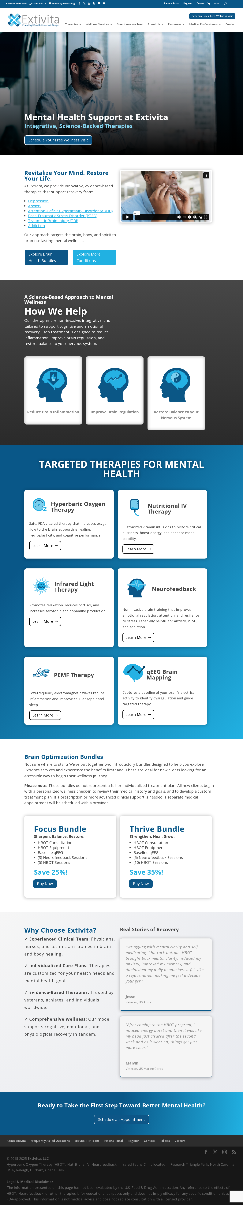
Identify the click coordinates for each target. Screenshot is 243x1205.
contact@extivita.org (63, 3)
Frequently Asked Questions (50, 1141)
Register (188, 3)
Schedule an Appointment (121, 1119)
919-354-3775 (38, 3)
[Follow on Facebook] (79, 3)
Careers (180, 1141)
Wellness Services (97, 24)
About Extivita (16, 1141)
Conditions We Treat (130, 24)
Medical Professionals (203, 24)
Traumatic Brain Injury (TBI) (53, 220)
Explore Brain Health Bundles (42, 257)
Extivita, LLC (38, 1158)
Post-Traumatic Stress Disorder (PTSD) (62, 215)
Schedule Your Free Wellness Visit (212, 16)
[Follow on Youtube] (103, 3)
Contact (201, 3)
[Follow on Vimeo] (98, 3)
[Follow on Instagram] (89, 3)
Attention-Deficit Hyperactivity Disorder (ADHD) (70, 210)
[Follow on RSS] (94, 3)
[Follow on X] (84, 3)
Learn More (42, 545)
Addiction (36, 225)
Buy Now (45, 883)
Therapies (71, 24)
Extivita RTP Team (87, 1141)
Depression (38, 201)
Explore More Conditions (88, 257)
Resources (174, 24)
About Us (154, 24)
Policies (165, 1141)
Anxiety (34, 205)
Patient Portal (171, 3)
